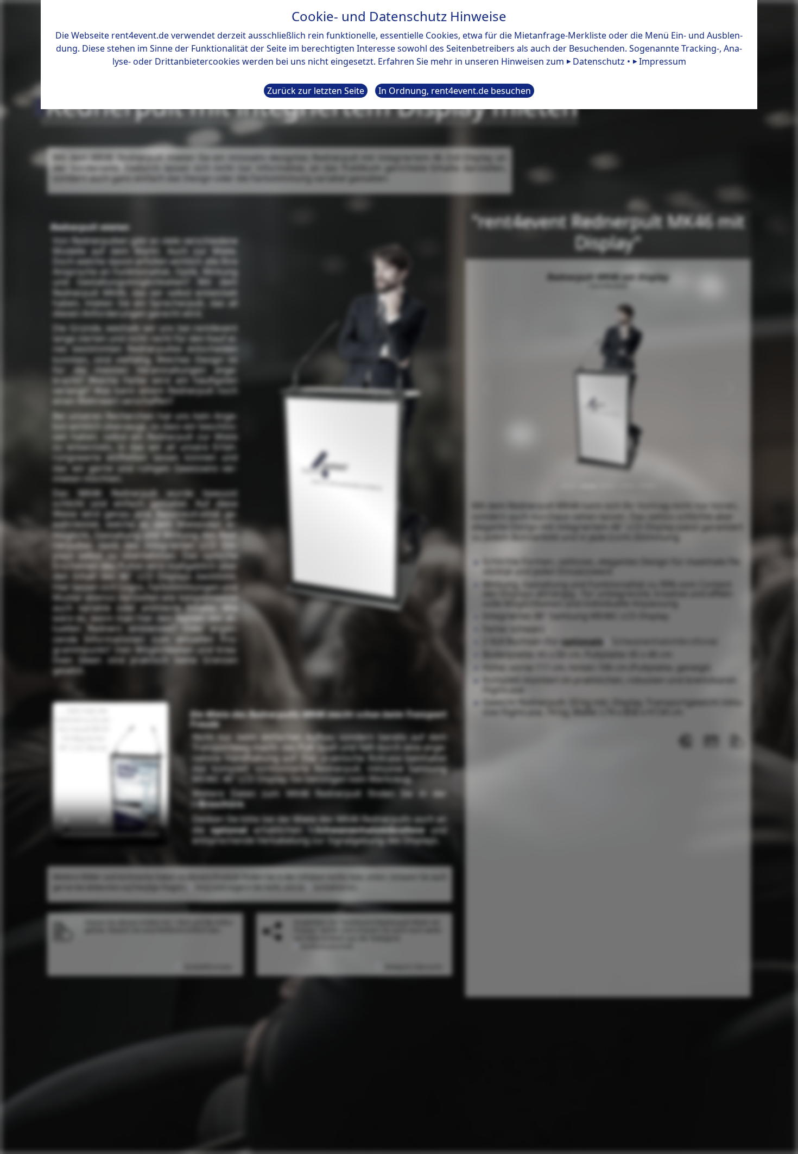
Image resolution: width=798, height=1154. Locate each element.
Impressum (662, 61)
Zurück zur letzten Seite (315, 91)
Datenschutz (599, 61)
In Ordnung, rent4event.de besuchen (454, 91)
